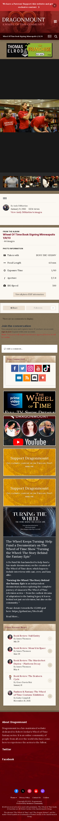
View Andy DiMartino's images (26, 212)
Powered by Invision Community (29, 803)
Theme (13, 798)
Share (14, 308)
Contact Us (36, 798)
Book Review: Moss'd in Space (30, 648)
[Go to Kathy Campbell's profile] (10, 693)
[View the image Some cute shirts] (10, 181)
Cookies (46, 798)
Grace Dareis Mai (24, 682)
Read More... (12, 616)
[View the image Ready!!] (30, 181)
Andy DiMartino (20, 206)
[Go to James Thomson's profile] (10, 637)
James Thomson (23, 639)
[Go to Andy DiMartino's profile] (6, 207)
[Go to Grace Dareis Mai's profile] (10, 677)
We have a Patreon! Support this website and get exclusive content (28, 5)
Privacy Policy (24, 798)
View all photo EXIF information (29, 294)
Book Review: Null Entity (27, 635)
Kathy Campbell (23, 698)
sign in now (6, 332)
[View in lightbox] (29, 115)
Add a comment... (14, 348)
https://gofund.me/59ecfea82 (27, 611)
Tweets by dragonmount (14, 754)
